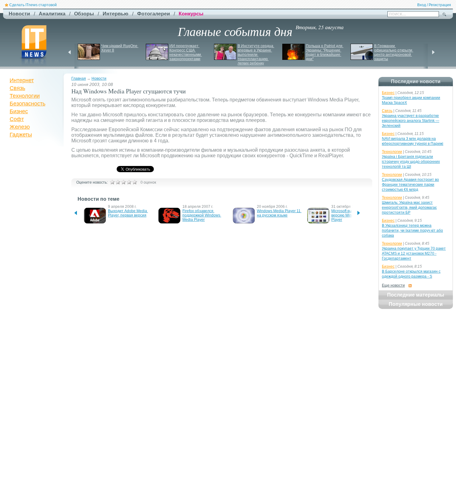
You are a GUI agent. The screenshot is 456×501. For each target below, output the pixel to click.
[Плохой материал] (118, 182)
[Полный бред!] (112, 182)
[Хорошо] (129, 182)
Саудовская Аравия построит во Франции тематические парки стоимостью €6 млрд (410, 184)
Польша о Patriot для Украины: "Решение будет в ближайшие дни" (324, 52)
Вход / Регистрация (434, 5)
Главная (78, 78)
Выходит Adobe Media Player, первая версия (128, 213)
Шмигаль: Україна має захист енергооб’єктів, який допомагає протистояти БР (409, 207)
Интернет (22, 80)
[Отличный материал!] (134, 182)
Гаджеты (21, 135)
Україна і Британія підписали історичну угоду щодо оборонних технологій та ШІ (411, 161)
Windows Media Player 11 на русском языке (279, 213)
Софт (17, 119)
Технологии (25, 96)
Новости (99, 78)
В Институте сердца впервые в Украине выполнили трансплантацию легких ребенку (256, 54)
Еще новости (393, 285)
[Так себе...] (123, 182)
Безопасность (27, 104)
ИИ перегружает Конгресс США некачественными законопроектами (185, 52)
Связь (17, 88)
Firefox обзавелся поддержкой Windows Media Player (201, 215)
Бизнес (19, 111)
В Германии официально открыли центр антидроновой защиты (393, 52)
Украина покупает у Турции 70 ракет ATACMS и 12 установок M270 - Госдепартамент (414, 253)
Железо (20, 127)
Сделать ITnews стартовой (33, 5)
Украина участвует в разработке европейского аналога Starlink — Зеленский (410, 121)
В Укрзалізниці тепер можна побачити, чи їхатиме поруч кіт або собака (412, 230)
